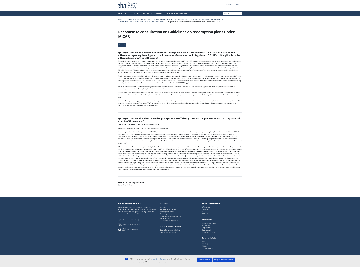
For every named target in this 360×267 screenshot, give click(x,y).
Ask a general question (168, 209)
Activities (134, 13)
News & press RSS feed (168, 232)
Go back (122, 45)
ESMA (204, 244)
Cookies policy (207, 230)
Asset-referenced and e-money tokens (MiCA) (170, 19)
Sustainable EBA (132, 229)
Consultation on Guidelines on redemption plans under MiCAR (142, 22)
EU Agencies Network (130, 224)
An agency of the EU (130, 220)
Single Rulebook (143, 19)
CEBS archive (206, 248)
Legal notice (206, 228)
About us (122, 13)
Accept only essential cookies (224, 260)
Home (120, 19)
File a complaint (165, 218)
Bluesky (207, 207)
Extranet (228, 4)
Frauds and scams (208, 232)
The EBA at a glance (209, 223)
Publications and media (177, 13)
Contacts (163, 207)
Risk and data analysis (152, 13)
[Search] (240, 13)
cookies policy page (159, 259)
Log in (237, 4)
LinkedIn (207, 209)
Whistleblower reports (168, 221)
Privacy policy (207, 225)
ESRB (204, 246)
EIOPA (204, 242)
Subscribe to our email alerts (170, 230)
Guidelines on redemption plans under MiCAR (207, 19)
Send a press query (167, 212)
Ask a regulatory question (169, 214)
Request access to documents (170, 216)
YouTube (207, 214)
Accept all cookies (204, 260)
